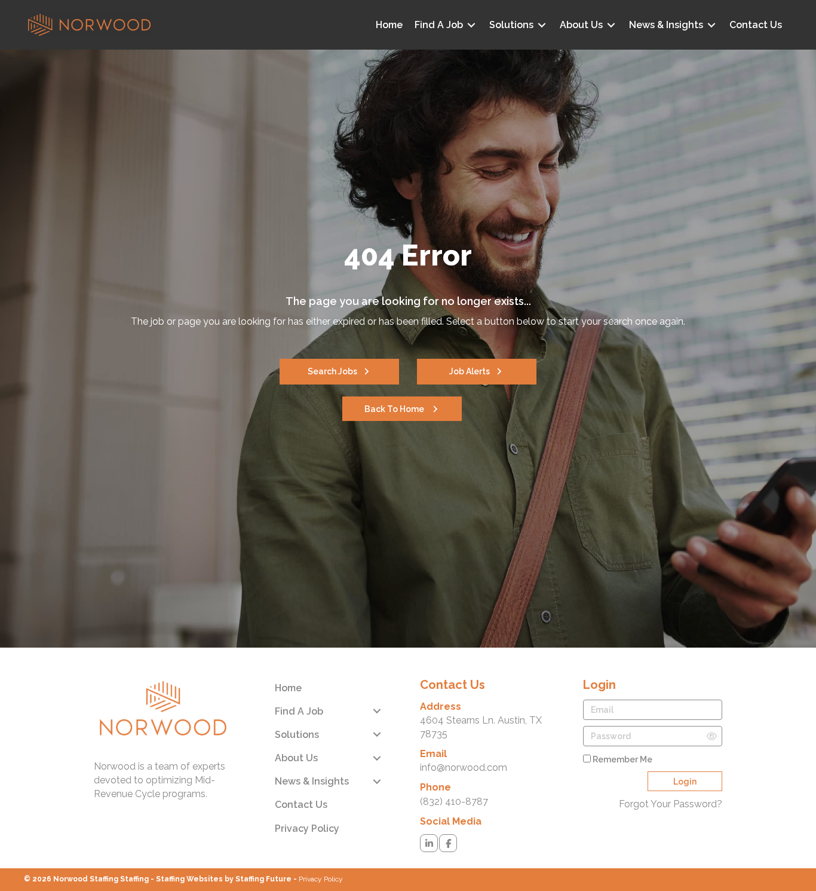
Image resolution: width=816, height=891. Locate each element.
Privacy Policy (321, 879)
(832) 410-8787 (454, 801)
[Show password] (711, 735)
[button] (339, 372)
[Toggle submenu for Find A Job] (471, 25)
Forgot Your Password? (670, 804)
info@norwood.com (463, 767)
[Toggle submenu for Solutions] (542, 25)
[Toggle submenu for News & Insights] (711, 25)
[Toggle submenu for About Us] (611, 25)
